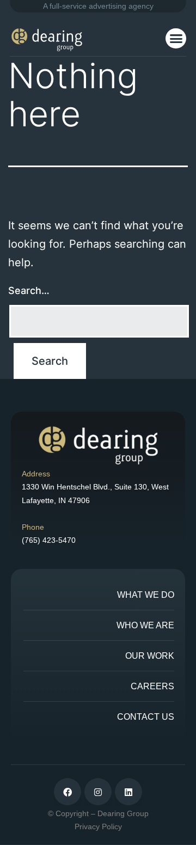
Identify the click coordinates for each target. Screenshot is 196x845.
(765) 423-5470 (49, 540)
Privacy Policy (98, 826)
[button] (176, 38)
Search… (29, 290)
